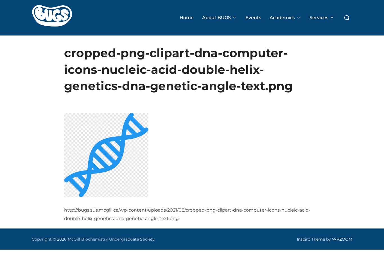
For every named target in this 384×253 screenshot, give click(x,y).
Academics (282, 17)
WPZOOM (342, 239)
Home (187, 17)
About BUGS (216, 17)
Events (253, 17)
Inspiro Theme (311, 239)
